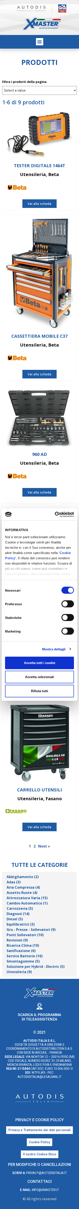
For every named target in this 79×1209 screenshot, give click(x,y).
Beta (70, 188)
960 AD (39, 454)
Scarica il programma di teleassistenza (39, 1017)
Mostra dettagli (54, 649)
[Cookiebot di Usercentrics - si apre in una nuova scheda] (56, 514)
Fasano (68, 811)
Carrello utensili (39, 790)
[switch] (67, 603)
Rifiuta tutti (39, 691)
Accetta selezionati (39, 677)
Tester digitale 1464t (39, 166)
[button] (39, 41)
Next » (44, 846)
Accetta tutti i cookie (39, 663)
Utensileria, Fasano (39, 799)
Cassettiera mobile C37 (39, 336)
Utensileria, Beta (39, 174)
